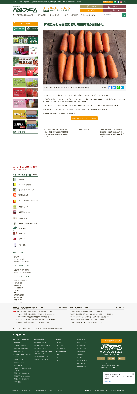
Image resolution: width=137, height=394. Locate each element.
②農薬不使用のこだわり (42, 345)
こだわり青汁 (42, 15)
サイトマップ (17, 302)
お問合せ (121, 358)
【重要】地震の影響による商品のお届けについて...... (35, 314)
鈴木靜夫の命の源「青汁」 (43, 359)
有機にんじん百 (18, 351)
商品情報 (82, 87)
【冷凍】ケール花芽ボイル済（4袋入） (22, 369)
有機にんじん (22, 376)
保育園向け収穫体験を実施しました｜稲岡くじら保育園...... (91, 314)
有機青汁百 (17, 342)
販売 (58, 360)
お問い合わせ (108, 1)
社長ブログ (21, 270)
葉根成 (59, 339)
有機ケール (22, 373)
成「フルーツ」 (61, 348)
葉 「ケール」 (61, 342)
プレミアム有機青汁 (20, 345)
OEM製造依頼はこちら (111, 341)
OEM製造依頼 (18, 288)
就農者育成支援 (18, 295)
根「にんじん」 (61, 345)
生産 (58, 354)
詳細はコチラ (108, 381)
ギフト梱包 (17, 382)
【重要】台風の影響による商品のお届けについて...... (34, 311)
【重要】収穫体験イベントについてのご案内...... (34, 322)
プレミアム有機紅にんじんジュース (22, 355)
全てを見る (62, 307)
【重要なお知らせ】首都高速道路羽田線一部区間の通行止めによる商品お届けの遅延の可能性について (111, 133)
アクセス (16, 292)
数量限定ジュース (19, 362)
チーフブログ (22, 272)
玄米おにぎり (18, 365)
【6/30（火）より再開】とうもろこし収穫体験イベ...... (37, 319)
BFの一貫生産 (54, 15)
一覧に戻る (83, 129)
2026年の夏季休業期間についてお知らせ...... (33, 317)
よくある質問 (17, 297)
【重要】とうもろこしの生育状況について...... (87, 322)
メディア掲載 (17, 283)
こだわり (92, 10)
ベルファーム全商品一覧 (21, 339)
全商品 (35, 174)
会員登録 (93, 6)
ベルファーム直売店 (19, 280)
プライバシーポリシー (20, 259)
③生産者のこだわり (41, 348)
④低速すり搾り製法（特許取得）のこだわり (43, 352)
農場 (87, 87)
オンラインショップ (64, 87)
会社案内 (16, 290)
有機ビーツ (22, 379)
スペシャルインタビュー (88, 15)
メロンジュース (18, 359)
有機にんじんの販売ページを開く (84, 118)
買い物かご (116, 10)
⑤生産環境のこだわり (41, 356)
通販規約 (16, 257)
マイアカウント (116, 6)
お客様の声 (74, 15)
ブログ (66, 15)
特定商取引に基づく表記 (21, 261)
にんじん (74, 87)
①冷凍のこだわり (40, 342)
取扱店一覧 (17, 285)
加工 (58, 357)
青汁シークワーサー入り (21, 348)
